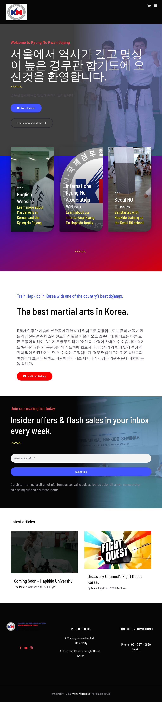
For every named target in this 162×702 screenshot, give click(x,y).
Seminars (121, 588)
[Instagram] (31, 647)
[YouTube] (26, 647)
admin (20, 586)
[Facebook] (20, 647)
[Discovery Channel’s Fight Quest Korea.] (117, 550)
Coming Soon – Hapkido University (43, 581)
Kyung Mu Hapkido (81, 693)
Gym (53, 586)
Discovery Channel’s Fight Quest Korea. (81, 653)
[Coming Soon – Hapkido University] (44, 552)
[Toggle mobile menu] (155, 5)
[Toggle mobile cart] (149, 5)
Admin (94, 588)
